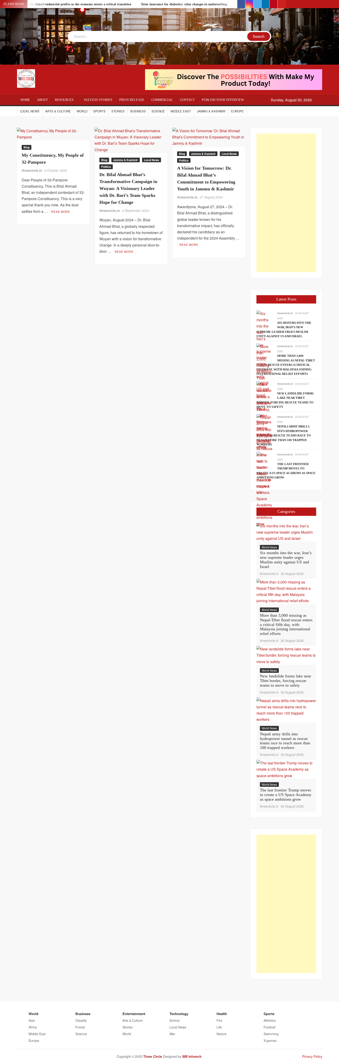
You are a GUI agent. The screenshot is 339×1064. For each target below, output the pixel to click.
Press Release (131, 100)
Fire (219, 1020)
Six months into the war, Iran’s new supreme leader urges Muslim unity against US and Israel (286, 559)
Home (25, 100)
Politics (106, 167)
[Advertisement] (286, 203)
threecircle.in (32, 170)
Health (222, 1013)
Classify (81, 1020)
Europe (237, 111)
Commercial (162, 100)
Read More (60, 211)
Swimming (271, 1033)
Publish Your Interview (223, 100)
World (82, 111)
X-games (270, 1040)
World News (269, 547)
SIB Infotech (192, 1056)
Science (158, 111)
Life (219, 1027)
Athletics (270, 1020)
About (42, 100)
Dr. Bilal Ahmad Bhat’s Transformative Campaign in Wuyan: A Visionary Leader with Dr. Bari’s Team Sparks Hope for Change (128, 188)
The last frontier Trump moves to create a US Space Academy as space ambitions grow (286, 795)
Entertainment (133, 1013)
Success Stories (98, 100)
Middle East (181, 111)
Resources (64, 100)
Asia (32, 1020)
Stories (118, 111)
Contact (187, 100)
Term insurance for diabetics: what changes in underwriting (184, 4)
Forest (80, 1027)
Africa (33, 1027)
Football (269, 1027)
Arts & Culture (58, 111)
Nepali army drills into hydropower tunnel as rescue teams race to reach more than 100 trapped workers (283, 435)
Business (138, 111)
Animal (174, 1020)
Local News (29, 111)
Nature (221, 1033)
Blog (27, 147)
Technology (179, 1013)
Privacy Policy (312, 1056)
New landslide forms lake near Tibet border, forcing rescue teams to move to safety (285, 681)
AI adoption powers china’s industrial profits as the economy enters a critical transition (68, 4)
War (172, 1033)
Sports (99, 111)
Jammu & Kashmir (211, 111)
